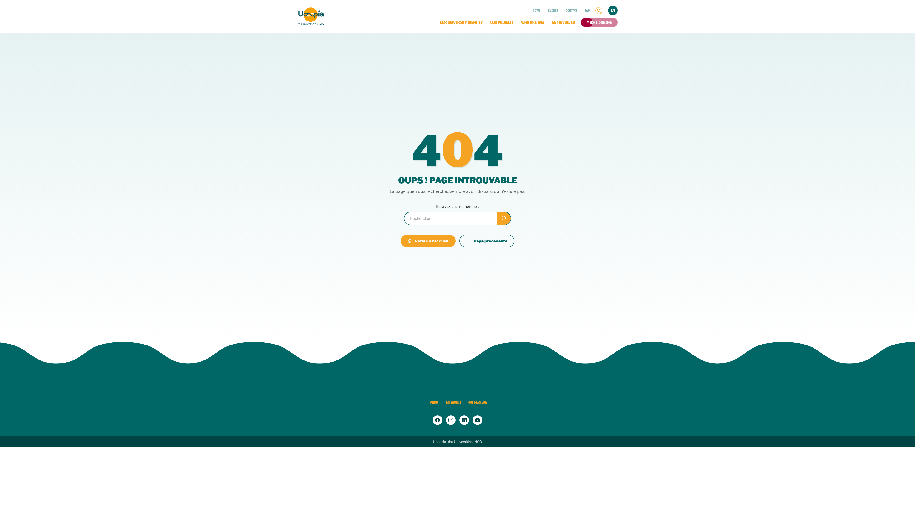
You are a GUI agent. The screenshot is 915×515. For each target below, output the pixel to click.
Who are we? (532, 22)
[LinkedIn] (464, 420)
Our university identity (461, 22)
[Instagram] (451, 420)
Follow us (453, 403)
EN (613, 10)
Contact (571, 10)
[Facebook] (437, 420)
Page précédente (490, 240)
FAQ (587, 10)
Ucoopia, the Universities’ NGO (457, 441)
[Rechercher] (598, 10)
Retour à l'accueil (431, 240)
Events (553, 10)
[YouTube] (477, 420)
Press (434, 403)
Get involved (563, 22)
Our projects (501, 22)
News (536, 10)
